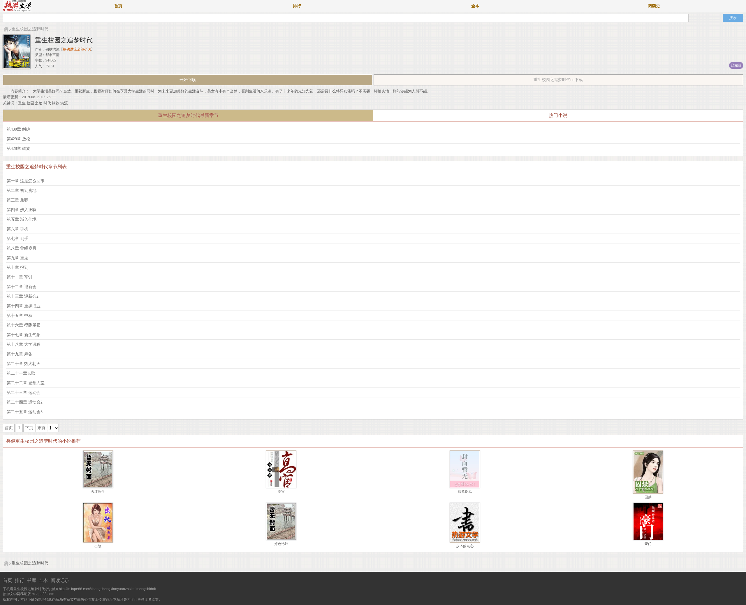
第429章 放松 (18, 139)
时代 (47, 103)
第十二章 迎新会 (21, 287)
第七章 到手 (17, 238)
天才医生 (98, 492)
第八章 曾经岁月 (21, 248)
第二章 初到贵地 (21, 190)
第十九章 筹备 (19, 354)
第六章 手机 (17, 229)
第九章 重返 (17, 258)
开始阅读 (188, 80)
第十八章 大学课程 (24, 344)
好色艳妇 (281, 544)
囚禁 (648, 497)
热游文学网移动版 (17, 594)
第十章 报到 (17, 267)
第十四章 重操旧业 (24, 306)
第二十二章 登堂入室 (26, 383)
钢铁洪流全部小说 (77, 49)
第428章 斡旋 (18, 148)
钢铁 (55, 103)
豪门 (648, 544)
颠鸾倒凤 (465, 492)
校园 (30, 103)
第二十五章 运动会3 (25, 412)
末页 (41, 428)
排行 (297, 6)
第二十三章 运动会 (24, 392)
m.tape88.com (43, 594)
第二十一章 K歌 (21, 373)
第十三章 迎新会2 (22, 296)
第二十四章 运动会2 (25, 402)
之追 (39, 103)
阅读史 (654, 6)
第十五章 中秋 (19, 315)
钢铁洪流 (52, 49)
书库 (31, 580)
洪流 (64, 103)
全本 (475, 6)
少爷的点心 (465, 546)
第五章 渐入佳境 (21, 219)
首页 (118, 6)
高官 (281, 492)
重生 (22, 103)
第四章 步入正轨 (21, 210)
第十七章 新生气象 (24, 335)
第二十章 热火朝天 (24, 364)
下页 (29, 428)
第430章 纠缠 (18, 129)
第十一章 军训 (19, 277)
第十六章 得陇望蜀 (24, 325)
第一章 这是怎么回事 (26, 181)
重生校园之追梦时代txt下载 (558, 80)
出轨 (97, 546)
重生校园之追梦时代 (30, 29)
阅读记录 (60, 580)
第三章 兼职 (17, 200)
